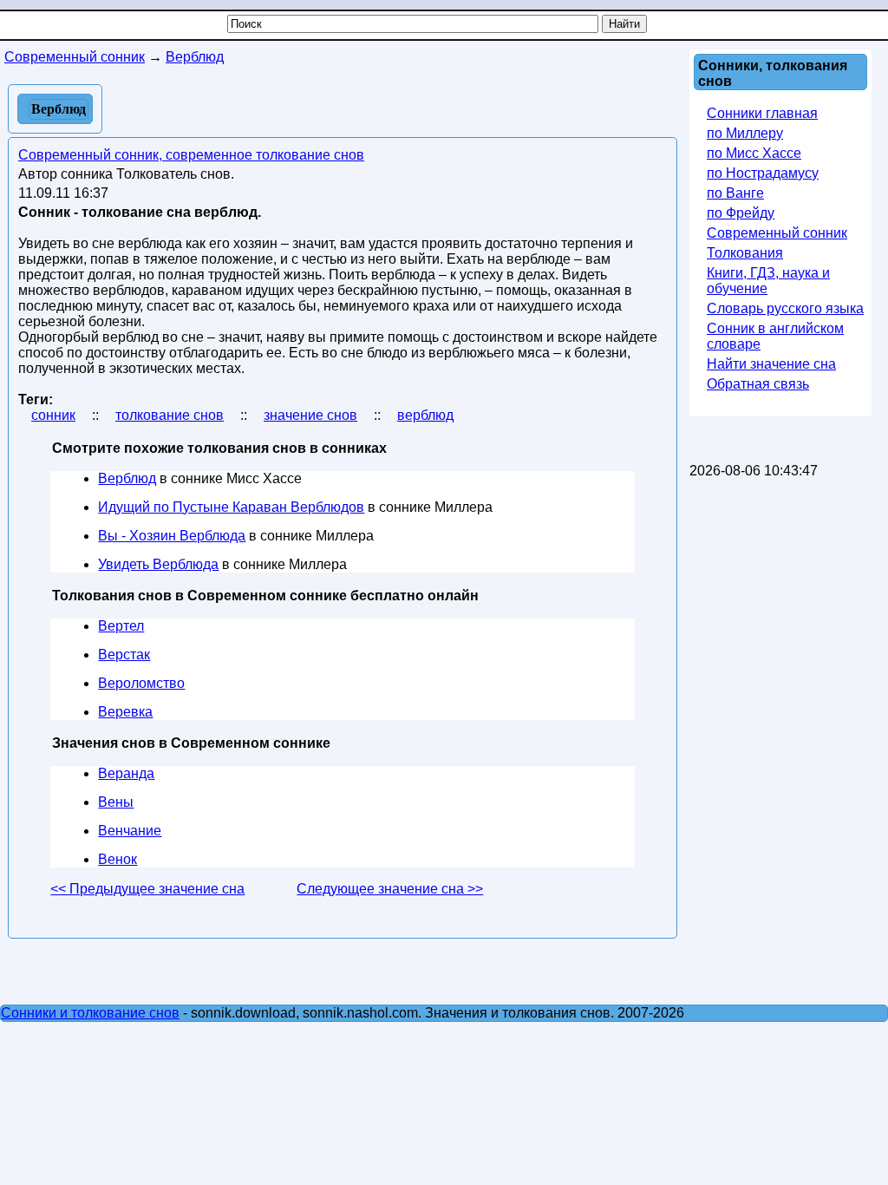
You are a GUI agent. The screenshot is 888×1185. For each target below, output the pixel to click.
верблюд (425, 415)
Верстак (124, 654)
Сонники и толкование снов (90, 1012)
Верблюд (127, 478)
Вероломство (141, 683)
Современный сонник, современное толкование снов (191, 154)
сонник (53, 415)
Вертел (121, 626)
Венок (117, 859)
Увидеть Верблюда (158, 564)
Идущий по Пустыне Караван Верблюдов (231, 507)
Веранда (126, 773)
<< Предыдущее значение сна (147, 888)
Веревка (125, 711)
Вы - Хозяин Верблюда (171, 535)
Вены (116, 802)
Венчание (129, 830)
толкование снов (169, 415)
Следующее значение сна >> (390, 888)
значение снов (310, 415)
